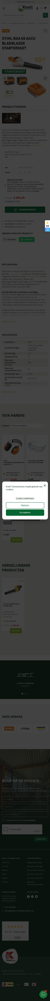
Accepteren (25, 512)
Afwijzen (25, 505)
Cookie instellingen (25, 498)
